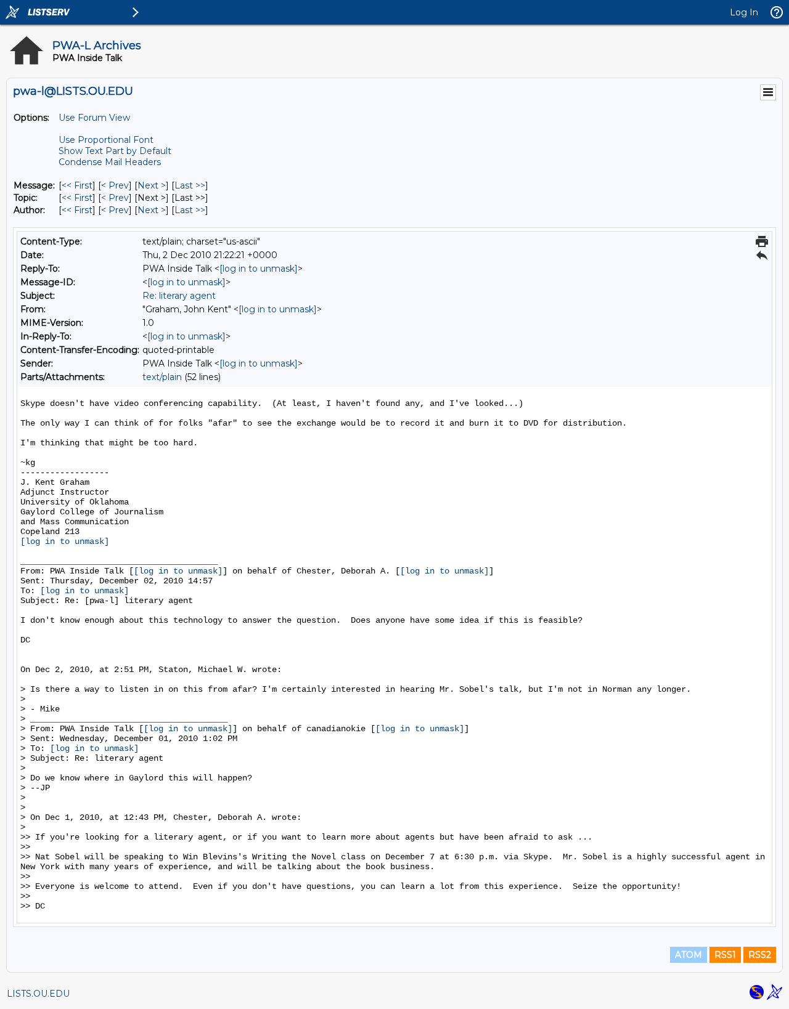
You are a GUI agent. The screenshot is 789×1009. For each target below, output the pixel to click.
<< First (77, 185)
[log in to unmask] (258, 268)
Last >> (189, 185)
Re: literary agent (179, 295)
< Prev (115, 185)
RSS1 (725, 954)
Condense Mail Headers (110, 162)
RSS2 (759, 954)
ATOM (688, 954)
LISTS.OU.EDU (38, 993)
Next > (151, 185)
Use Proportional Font (106, 139)
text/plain (162, 377)
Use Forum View (94, 117)
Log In (744, 12)
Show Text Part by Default (115, 150)
